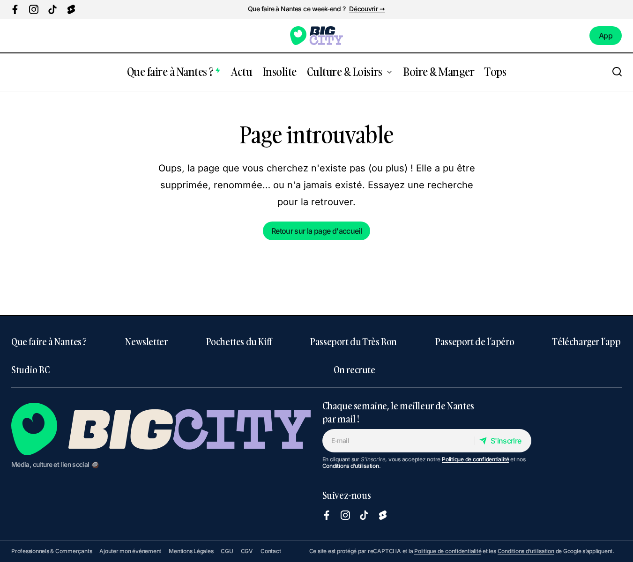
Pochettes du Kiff (239, 341)
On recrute (354, 369)
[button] (617, 72)
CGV (247, 551)
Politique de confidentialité (475, 459)
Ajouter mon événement (130, 551)
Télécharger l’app (586, 341)
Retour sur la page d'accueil (316, 231)
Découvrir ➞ (367, 9)
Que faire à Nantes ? (49, 341)
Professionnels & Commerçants (51, 551)
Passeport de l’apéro (474, 341)
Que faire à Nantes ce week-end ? (296, 9)
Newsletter (146, 341)
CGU (227, 551)
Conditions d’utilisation (350, 465)
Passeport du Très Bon (353, 341)
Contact (271, 551)
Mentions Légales (191, 551)
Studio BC (30, 369)
